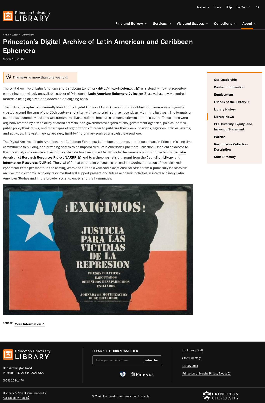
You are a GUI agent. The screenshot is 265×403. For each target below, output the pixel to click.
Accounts (203, 7)
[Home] (26, 16)
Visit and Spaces (190, 23)
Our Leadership (225, 79)
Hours (217, 7)
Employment (223, 94)
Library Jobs (190, 366)
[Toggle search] (258, 7)
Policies (219, 137)
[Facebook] (104, 375)
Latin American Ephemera (115, 93)
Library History (225, 109)
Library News (28, 34)
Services (160, 23)
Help (229, 7)
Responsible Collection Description (231, 147)
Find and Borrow (129, 23)
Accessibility (14, 398)
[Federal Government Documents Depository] (123, 376)
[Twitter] (95, 375)
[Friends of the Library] (142, 375)
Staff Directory (225, 156)
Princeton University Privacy (204, 373)
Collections (223, 23)
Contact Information (229, 87)
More (28, 324)
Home (6, 34)
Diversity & (23, 393)
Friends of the (230, 102)
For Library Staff (192, 350)
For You (241, 7)
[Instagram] (113, 375)
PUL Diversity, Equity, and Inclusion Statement (233, 126)
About (247, 23)
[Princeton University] (221, 396)
